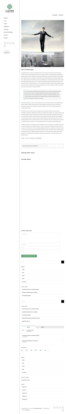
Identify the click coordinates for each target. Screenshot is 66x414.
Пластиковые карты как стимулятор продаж (30, 289)
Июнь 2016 (24, 390)
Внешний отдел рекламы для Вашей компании (31, 318)
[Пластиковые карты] (46, 351)
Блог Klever (24, 281)
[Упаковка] (42, 351)
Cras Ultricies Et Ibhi (30, 330)
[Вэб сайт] (23, 351)
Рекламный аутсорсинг (26, 295)
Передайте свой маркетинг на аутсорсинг (30, 292)
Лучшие (28, 327)
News (31, 138)
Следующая (61, 15)
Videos (23, 275)
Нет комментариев (38, 138)
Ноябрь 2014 (24, 396)
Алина (23, 138)
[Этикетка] (37, 351)
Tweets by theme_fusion (25, 380)
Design (23, 269)
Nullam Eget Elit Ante (26, 321)
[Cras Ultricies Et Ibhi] (24, 330)
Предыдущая (54, 15)
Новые (42, 327)
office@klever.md (7, 52)
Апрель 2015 (24, 393)
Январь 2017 (24, 386)
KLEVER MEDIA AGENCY (38, 408)
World (33, 138)
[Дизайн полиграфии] (28, 351)
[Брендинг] (33, 351)
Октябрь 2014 (24, 399)
